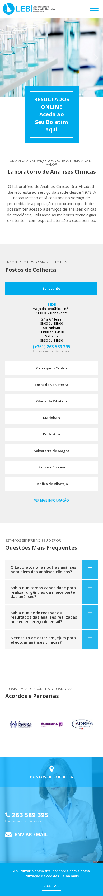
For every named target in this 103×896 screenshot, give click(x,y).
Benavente (51, 288)
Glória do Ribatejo (51, 401)
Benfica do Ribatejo (51, 483)
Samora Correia (51, 467)
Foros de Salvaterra (51, 384)
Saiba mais (69, 876)
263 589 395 (26, 816)
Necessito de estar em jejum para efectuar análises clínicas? (43, 640)
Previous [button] (6, 57)
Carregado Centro (51, 368)
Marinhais (51, 417)
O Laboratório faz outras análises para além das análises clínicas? (43, 569)
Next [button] (96, 57)
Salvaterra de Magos (51, 450)
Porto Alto (51, 434)
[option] (51, 57)
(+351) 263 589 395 (51, 346)
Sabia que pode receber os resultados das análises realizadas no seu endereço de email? (44, 617)
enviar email (30, 834)
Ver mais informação (51, 500)
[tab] (51, 569)
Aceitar (51, 885)
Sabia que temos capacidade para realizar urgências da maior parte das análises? (43, 592)
